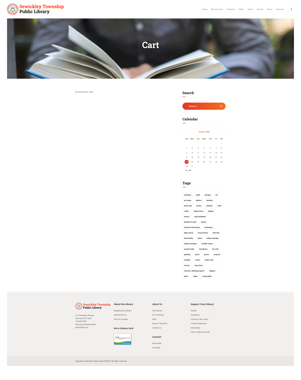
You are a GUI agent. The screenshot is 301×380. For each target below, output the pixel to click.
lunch (200, 238)
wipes (195, 276)
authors (199, 200)
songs (197, 260)
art (217, 195)
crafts (186, 211)
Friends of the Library (192, 227)
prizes (206, 254)
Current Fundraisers (199, 323)
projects (217, 254)
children (209, 206)
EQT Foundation (200, 217)
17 (192, 157)
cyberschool (198, 211)
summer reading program (194, 271)
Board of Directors (159, 323)
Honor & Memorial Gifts (200, 332)
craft (219, 206)
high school (188, 233)
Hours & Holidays (121, 319)
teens (186, 276)
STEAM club (209, 260)
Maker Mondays (190, 244)
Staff (154, 319)
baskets (210, 200)
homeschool (203, 233)
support (212, 271)
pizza (197, 254)
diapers (211, 211)
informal (216, 233)
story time (198, 265)
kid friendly (188, 238)
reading (187, 260)
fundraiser (209, 227)
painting (187, 254)
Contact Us (156, 328)
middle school (207, 244)
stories (187, 265)
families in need (190, 222)
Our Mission (157, 311)
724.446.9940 (81, 321)
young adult (207, 276)
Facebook (156, 348)
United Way (195, 328)
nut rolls (215, 249)
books (198, 206)
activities (187, 195)
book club (188, 206)
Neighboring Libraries (123, 311)
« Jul (189, 170)
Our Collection (158, 315)
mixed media (189, 249)
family (203, 222)
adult (198, 195)
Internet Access (120, 315)
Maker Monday (212, 238)
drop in (187, 217)
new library (203, 249)
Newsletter (156, 343)
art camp (187, 200)
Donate (194, 311)
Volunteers (195, 315)
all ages (208, 195)
